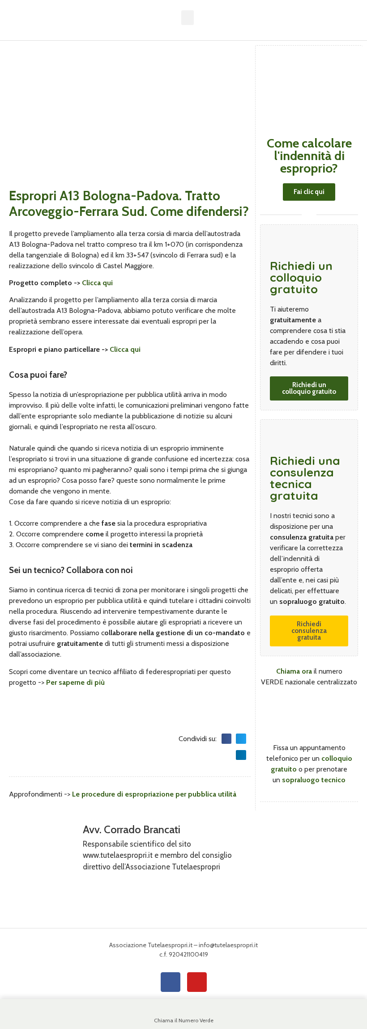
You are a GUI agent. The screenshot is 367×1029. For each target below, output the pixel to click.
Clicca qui (97, 282)
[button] (187, 17)
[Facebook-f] (170, 982)
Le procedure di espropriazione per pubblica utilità (154, 794)
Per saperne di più (75, 682)
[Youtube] (197, 982)
